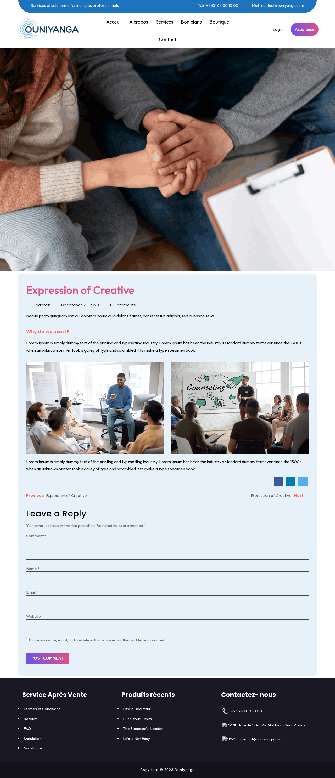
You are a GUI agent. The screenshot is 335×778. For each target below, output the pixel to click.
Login (278, 29)
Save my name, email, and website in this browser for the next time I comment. (98, 640)
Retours (31, 718)
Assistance (305, 29)
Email (32, 592)
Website (33, 616)
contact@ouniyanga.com (261, 738)
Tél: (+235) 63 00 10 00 (217, 5)
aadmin (43, 305)
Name (33, 568)
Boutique (219, 22)
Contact (167, 39)
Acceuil (113, 22)
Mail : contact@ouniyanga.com (277, 5)
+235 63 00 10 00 (246, 710)
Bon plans (191, 22)
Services (164, 22)
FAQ (27, 728)
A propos (138, 22)
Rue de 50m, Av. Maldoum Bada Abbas (272, 725)
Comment (36, 535)
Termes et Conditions (42, 708)
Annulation (33, 738)
